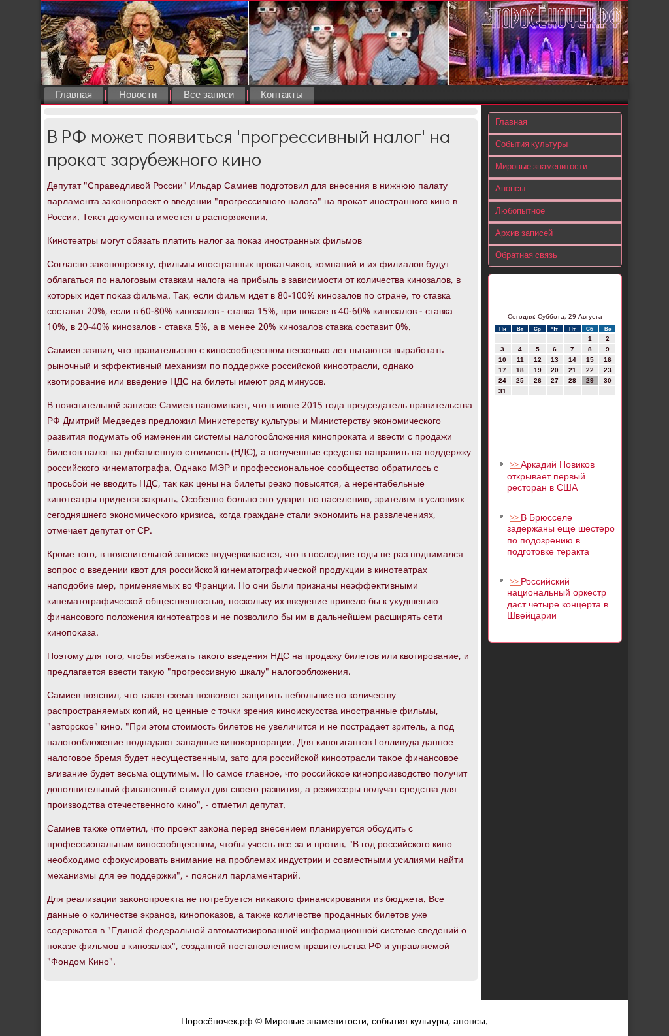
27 (555, 380)
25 (520, 380)
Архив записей (524, 233)
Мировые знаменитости (541, 166)
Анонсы (510, 189)
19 (538, 370)
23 (608, 370)
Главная (74, 95)
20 (555, 370)
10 (502, 359)
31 (502, 391)
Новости (138, 95)
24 (502, 380)
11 (520, 359)
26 (538, 380)
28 (572, 380)
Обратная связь (526, 255)
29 (590, 380)
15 (590, 359)
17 (502, 370)
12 (538, 359)
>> (515, 465)
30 (608, 380)
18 (520, 370)
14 (572, 359)
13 (555, 359)
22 (590, 370)
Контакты (282, 95)
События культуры (531, 144)
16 (608, 359)
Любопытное (520, 211)
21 (572, 370)
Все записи (209, 95)
